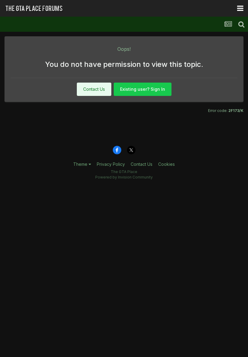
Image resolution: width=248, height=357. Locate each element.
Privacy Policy (111, 164)
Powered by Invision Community (124, 177)
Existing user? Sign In (142, 89)
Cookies (166, 164)
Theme (81, 164)
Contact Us (94, 89)
